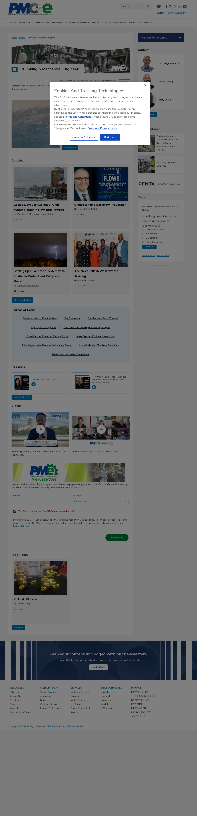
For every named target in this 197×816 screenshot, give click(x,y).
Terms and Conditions (77, 117)
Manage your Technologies (84, 137)
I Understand (110, 137)
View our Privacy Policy (102, 128)
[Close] (145, 85)
